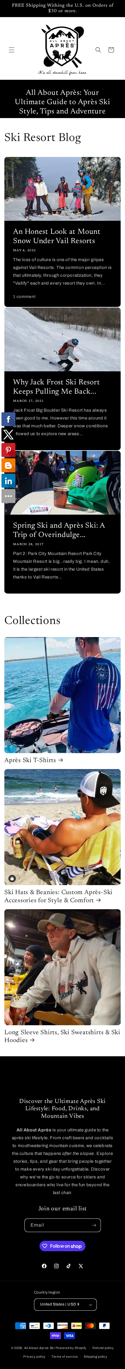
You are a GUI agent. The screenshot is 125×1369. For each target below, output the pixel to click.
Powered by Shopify (71, 1348)
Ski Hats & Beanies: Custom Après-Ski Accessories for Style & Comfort (58, 896)
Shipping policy (96, 1356)
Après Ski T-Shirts (30, 760)
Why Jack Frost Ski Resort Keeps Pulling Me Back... (56, 387)
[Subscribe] (94, 1225)
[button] (11, 50)
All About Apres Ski (39, 1348)
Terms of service (64, 1356)
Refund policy (103, 1348)
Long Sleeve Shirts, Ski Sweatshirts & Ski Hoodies (62, 1037)
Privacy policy (34, 1356)
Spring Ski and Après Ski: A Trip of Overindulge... (59, 530)
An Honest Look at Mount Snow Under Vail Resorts (57, 236)
